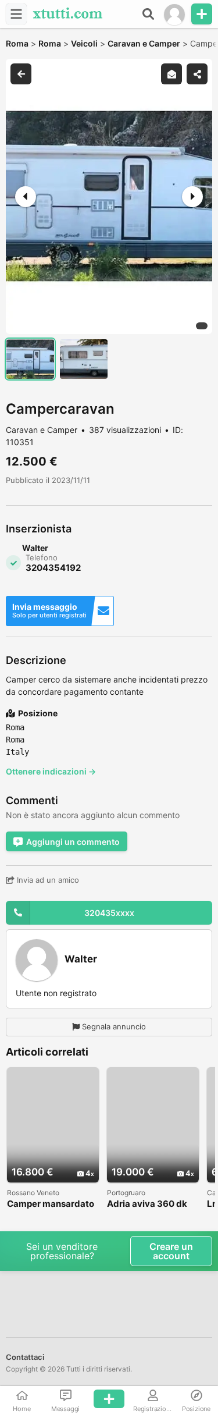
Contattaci (25, 1357)
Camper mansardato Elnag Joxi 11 (50, 1204)
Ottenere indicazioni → (51, 771)
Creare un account (171, 1251)
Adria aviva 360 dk (147, 1204)
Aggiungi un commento (73, 842)
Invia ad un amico (47, 879)
